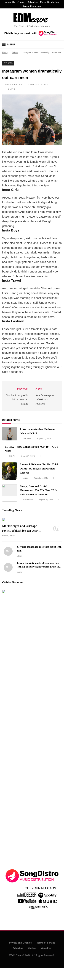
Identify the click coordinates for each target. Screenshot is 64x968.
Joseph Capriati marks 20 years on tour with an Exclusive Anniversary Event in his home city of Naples (38, 567)
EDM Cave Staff (14, 85)
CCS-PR (11, 456)
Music (12, 535)
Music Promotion (32, 6)
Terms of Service (46, 942)
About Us (10, 2)
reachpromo (28, 499)
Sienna (25, 478)
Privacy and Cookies (20, 942)
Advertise (33, 2)
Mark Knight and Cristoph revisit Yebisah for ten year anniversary (20, 530)
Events (19, 572)
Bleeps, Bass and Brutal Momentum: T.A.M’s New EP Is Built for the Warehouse (38, 490)
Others (8, 63)
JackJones (27, 438)
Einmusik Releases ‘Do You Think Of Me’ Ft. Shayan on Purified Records (39, 468)
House (5, 535)
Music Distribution (49, 2)
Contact (21, 2)
